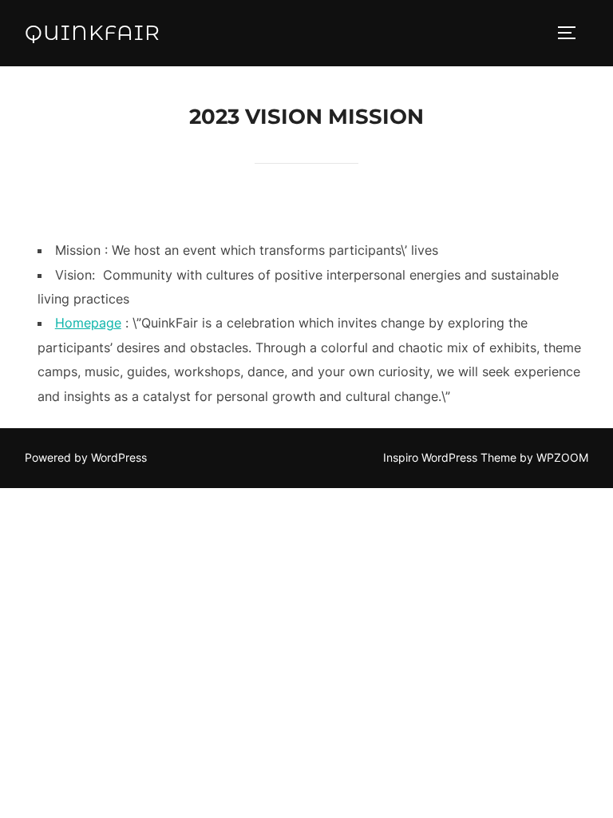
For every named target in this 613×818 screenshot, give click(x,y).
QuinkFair (92, 33)
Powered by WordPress (86, 457)
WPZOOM (562, 457)
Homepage (88, 323)
